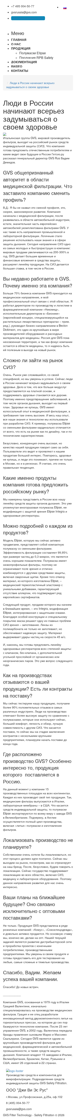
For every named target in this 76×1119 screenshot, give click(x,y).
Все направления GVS (28, 18)
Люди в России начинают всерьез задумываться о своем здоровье (30, 85)
